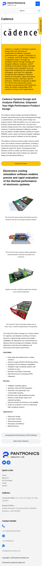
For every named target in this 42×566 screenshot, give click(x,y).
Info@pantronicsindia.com (11, 551)
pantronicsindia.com (22, 558)
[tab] (21, 163)
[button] (39, 10)
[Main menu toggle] (38, 4)
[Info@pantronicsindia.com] (3, 545)
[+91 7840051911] (3, 536)
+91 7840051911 (8, 541)
